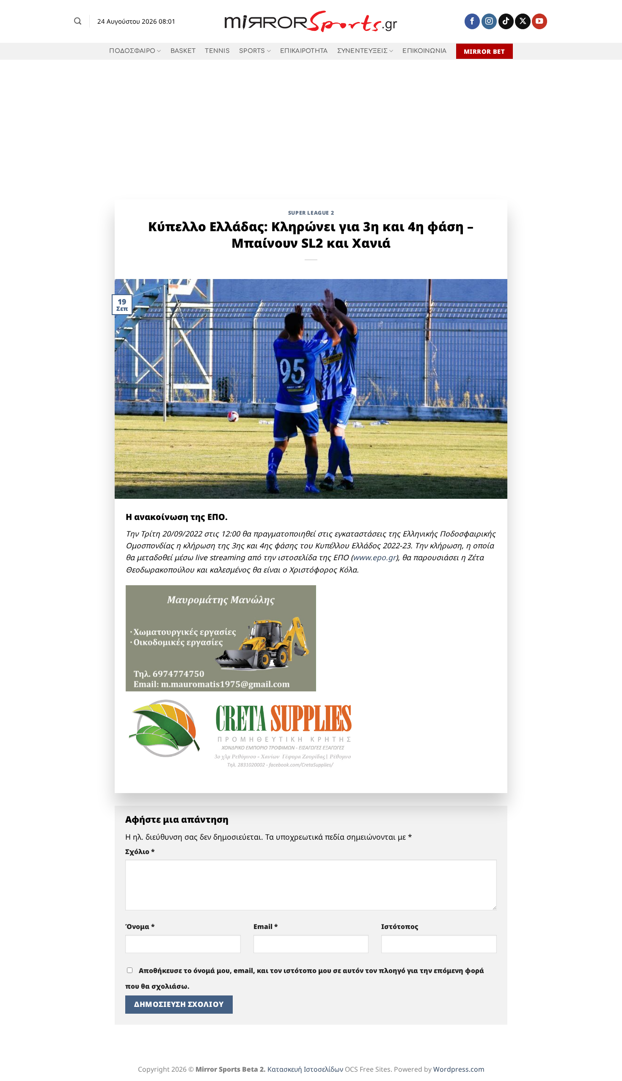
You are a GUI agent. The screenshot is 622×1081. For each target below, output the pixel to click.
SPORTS (252, 51)
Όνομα (140, 926)
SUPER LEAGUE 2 (311, 212)
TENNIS (217, 51)
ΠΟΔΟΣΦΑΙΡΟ (132, 51)
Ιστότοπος (399, 926)
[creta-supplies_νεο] (253, 735)
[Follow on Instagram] (489, 21)
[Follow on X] (522, 21)
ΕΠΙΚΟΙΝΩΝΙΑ (424, 51)
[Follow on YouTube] (539, 21)
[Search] (77, 21)
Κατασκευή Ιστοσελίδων (305, 1069)
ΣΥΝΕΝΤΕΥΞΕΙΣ (362, 51)
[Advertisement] (311, 123)
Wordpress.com (458, 1069)
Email (265, 926)
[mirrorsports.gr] (311, 21)
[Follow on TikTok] (506, 21)
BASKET (183, 51)
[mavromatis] (221, 637)
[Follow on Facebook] (472, 21)
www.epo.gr (374, 557)
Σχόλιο (140, 851)
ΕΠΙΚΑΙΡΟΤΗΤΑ (304, 51)
